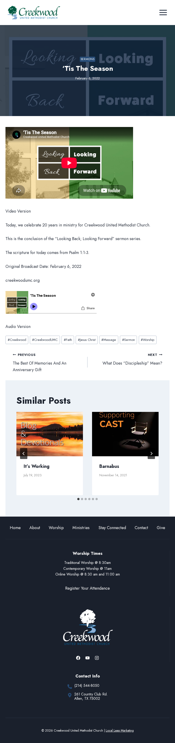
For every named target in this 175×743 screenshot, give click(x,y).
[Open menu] (163, 12)
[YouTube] (87, 658)
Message (108, 339)
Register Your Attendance (87, 588)
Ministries (81, 528)
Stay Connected (112, 528)
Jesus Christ (86, 339)
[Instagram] (97, 658)
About (34, 528)
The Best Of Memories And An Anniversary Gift (39, 362)
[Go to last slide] (23, 453)
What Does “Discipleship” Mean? (132, 359)
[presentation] (49, 434)
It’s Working (36, 466)
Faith (68, 339)
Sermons (87, 59)
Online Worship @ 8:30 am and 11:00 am (87, 574)
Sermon (128, 339)
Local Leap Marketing (120, 730)
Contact (141, 528)
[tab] (78, 499)
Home (15, 528)
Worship (147, 339)
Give (161, 528)
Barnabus (109, 466)
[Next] (151, 453)
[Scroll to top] (163, 724)
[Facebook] (78, 658)
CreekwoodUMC (45, 339)
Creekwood (17, 339)
